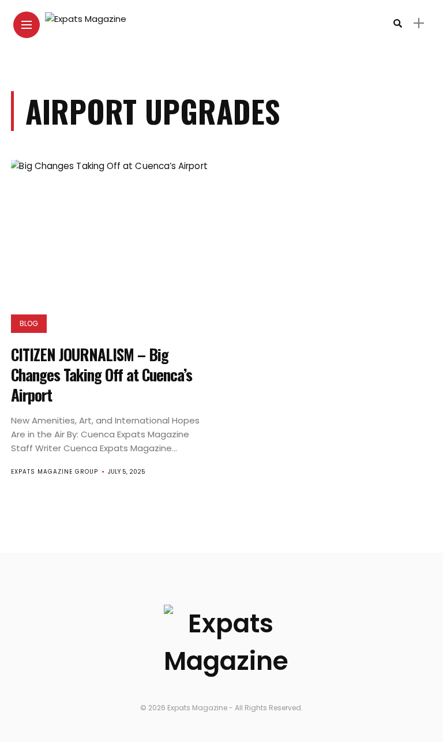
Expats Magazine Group (54, 471)
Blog (29, 323)
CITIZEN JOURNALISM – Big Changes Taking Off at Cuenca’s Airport (101, 374)
